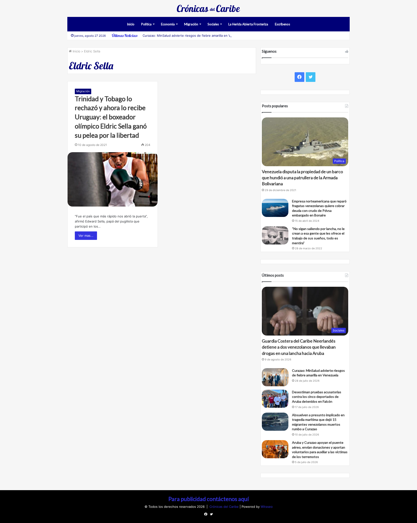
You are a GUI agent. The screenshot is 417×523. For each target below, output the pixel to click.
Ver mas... (85, 235)
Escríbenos (282, 24)
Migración (191, 24)
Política (146, 24)
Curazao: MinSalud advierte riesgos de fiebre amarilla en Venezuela (193, 35)
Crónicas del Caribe (224, 507)
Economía (168, 24)
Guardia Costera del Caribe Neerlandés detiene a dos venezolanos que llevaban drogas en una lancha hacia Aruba (299, 347)
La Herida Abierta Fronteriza (248, 24)
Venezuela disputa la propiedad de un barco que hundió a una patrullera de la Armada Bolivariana (302, 177)
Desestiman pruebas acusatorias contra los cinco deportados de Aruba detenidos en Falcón (316, 396)
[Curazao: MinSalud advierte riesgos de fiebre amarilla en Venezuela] (275, 377)
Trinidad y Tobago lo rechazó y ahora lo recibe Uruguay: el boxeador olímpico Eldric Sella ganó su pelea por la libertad (111, 117)
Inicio (130, 24)
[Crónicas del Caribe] (208, 8)
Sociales (213, 24)
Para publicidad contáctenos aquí (208, 498)
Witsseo (267, 507)
